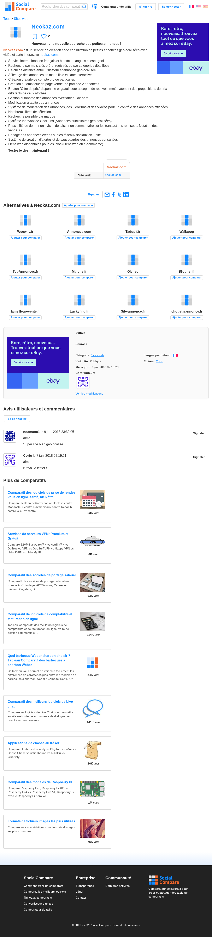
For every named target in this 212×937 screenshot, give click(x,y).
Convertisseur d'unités (38, 903)
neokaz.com (49, 54)
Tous (6, 18)
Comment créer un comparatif (43, 885)
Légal (79, 891)
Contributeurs (85, 373)
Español (205, 6)
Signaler (93, 194)
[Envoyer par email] (107, 194)
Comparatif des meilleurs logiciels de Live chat (40, 704)
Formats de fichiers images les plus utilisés (41, 821)
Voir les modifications (89, 393)
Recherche (84, 6)
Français (191, 6)
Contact (81, 897)
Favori (35, 36)
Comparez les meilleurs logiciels (45, 891)
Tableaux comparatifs (38, 897)
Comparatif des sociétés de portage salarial (42, 575)
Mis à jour (82, 367)
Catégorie (82, 355)
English (198, 6)
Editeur (149, 361)
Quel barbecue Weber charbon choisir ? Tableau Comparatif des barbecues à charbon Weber (39, 660)
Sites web (21, 18)
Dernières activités (117, 885)
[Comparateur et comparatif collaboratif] (20, 6)
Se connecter (171, 6)
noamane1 (31, 432)
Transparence (85, 885)
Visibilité (82, 361)
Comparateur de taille (116, 6)
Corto (159, 361)
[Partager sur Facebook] (113, 194)
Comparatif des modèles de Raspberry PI (40, 782)
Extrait (80, 332)
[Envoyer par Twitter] (120, 194)
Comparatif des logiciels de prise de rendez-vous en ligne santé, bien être (42, 495)
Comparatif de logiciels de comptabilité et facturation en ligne (40, 616)
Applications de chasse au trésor (33, 743)
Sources (81, 344)
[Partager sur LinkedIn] (126, 194)
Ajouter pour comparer (78, 205)
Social (168, 880)
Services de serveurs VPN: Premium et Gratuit (38, 536)
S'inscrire (145, 6)
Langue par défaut (157, 355)
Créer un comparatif (94, 7)
